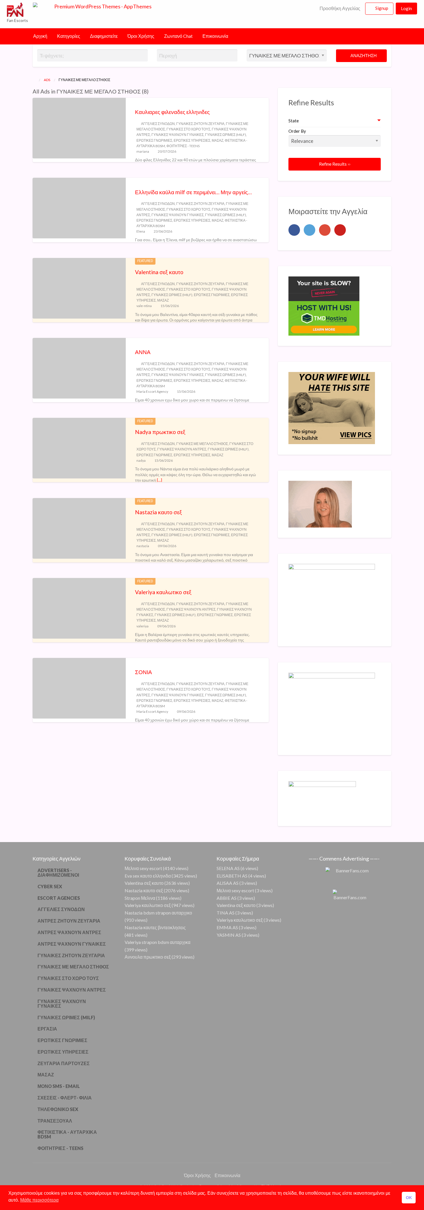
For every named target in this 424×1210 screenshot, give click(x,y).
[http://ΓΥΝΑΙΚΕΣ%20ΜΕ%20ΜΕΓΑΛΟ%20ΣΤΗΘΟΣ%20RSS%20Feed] (151, 91)
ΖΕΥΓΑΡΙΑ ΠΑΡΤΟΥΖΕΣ (63, 1063)
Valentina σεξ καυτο (159, 272)
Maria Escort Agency (152, 391)
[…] (159, 480)
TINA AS (225, 912)
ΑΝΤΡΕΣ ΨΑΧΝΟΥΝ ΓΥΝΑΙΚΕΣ (71, 944)
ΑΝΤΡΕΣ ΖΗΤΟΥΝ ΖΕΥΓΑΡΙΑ (68, 920)
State (293, 120)
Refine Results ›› (334, 164)
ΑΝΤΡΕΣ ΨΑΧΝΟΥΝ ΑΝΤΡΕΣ (69, 932)
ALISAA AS (228, 883)
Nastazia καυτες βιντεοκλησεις (155, 927)
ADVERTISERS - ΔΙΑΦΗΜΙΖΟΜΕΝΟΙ (58, 872)
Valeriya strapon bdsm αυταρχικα (157, 942)
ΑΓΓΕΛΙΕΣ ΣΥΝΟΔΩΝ (158, 123)
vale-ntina (144, 306)
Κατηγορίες (68, 36)
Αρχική (40, 36)
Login (406, 8)
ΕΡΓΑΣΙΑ (47, 1028)
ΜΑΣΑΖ (217, 140)
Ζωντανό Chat (178, 36)
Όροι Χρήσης (140, 36)
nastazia (142, 546)
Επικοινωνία (215, 36)
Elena (140, 231)
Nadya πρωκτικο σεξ (160, 432)
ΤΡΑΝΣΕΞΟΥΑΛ (54, 1120)
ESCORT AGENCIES (58, 898)
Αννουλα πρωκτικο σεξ (148, 957)
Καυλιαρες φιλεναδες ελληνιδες (172, 112)
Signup (381, 8)
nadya (141, 460)
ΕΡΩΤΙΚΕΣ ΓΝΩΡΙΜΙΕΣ (154, 140)
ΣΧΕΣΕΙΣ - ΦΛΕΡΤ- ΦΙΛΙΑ (64, 1097)
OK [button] (409, 1197)
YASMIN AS (229, 935)
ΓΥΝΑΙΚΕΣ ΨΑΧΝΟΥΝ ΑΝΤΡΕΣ (181, 449)
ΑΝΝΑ (143, 352)
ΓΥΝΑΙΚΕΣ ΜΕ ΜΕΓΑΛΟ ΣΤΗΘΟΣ (202, 444)
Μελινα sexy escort (143, 868)
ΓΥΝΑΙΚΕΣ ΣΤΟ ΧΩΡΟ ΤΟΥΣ (188, 129)
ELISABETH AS (232, 875)
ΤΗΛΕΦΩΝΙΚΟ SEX (57, 1109)
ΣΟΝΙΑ (143, 672)
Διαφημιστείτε (104, 36)
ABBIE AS (227, 898)
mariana (142, 151)
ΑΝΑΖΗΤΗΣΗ (363, 55)
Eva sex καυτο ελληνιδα (148, 875)
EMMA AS (227, 927)
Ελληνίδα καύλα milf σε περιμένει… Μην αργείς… (193, 192)
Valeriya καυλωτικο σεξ (163, 592)
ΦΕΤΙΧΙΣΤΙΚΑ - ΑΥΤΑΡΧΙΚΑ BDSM (67, 1134)
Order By (297, 131)
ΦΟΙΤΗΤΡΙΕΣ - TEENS (183, 146)
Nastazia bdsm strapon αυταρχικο (158, 912)
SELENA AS (228, 868)
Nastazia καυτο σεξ (158, 512)
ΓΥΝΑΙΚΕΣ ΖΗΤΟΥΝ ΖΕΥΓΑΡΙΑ (200, 123)
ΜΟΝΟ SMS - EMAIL (58, 1086)
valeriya (142, 626)
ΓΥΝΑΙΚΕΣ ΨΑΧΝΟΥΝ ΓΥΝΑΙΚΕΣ (177, 134)
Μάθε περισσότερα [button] (39, 1200)
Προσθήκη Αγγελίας (339, 8)
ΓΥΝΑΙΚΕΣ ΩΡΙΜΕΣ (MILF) (225, 134)
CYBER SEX (49, 886)
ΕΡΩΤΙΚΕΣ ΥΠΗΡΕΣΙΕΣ (192, 140)
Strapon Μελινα (140, 898)
